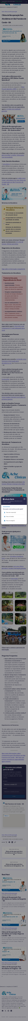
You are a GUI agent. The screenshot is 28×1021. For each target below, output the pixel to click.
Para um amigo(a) (10, 520)
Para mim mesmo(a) (11, 512)
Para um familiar (10, 516)
